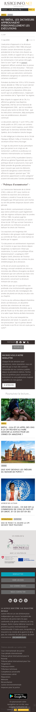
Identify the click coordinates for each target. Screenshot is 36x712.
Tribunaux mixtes (7, 667)
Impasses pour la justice (10, 687)
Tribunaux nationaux (9, 669)
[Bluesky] (20, 600)
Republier (18, 347)
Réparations (5, 677)
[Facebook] (15, 600)
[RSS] (26, 600)
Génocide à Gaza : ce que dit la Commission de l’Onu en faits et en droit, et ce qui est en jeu (17, 509)
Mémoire (4, 680)
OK (15, 710)
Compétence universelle (10, 672)
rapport (24, 63)
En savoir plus (23, 710)
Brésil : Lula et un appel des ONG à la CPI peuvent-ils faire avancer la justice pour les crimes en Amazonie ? (18, 431)
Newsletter (18, 574)
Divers (10, 15)
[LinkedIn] (10, 600)
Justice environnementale (11, 685)
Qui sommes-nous (18, 586)
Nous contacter (18, 592)
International (7, 519)
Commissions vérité (9, 674)
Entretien (17, 519)
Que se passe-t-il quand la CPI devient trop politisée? (15, 523)
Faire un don (18, 580)
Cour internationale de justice (12, 651)
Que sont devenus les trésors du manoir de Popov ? (16, 470)
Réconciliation (6, 682)
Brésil (4, 15)
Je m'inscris (9, 385)
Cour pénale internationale (11, 653)
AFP (4, 35)
